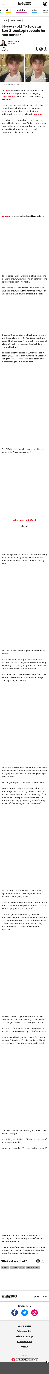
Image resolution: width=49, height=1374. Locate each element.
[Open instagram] (34, 1312)
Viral (8, 10)
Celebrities (21, 10)
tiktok (21, 1267)
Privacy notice (24, 1331)
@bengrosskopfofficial (24, 520)
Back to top (42, 1296)
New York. (38, 114)
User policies (24, 1325)
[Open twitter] (24, 1312)
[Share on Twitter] (41, 49)
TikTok (5, 20)
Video (34, 10)
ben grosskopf (16, 20)
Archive (24, 1346)
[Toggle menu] (4, 4)
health (5, 1267)
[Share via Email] (45, 49)
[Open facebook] (14, 1312)
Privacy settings (24, 1336)
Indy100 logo (25, 4)
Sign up (5, 216)
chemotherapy (9, 96)
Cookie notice (24, 1341)
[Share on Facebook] (36, 49)
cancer (21, 93)
